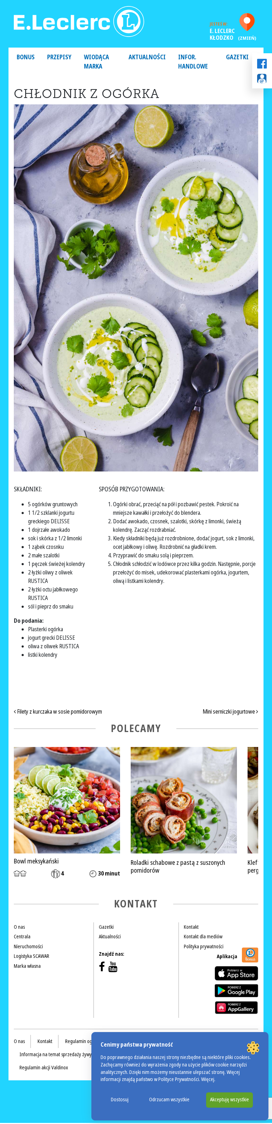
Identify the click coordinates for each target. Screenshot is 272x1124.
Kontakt (191, 927)
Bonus (26, 57)
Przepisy (59, 57)
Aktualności (147, 57)
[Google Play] (236, 990)
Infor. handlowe (193, 62)
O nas (19, 927)
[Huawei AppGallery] (236, 1007)
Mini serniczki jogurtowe (229, 712)
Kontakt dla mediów (203, 936)
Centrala (22, 936)
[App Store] (236, 973)
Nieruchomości (28, 946)
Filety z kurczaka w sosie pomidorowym (59, 712)
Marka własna (27, 966)
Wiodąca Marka (96, 62)
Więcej (207, 1079)
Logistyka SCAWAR (31, 956)
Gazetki (237, 57)
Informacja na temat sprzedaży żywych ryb (61, 1054)
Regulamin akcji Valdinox (43, 1067)
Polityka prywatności (203, 946)
